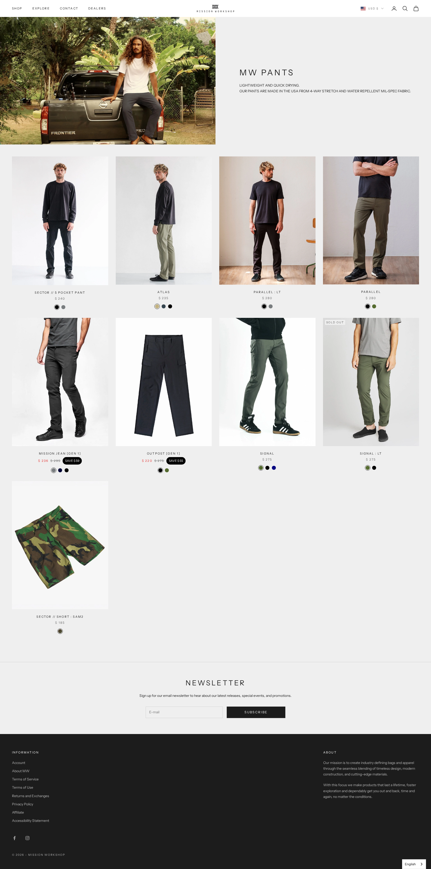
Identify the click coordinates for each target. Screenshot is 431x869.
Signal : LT (371, 453)
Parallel (371, 292)
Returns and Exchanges (30, 796)
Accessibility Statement (30, 820)
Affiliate (18, 812)
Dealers (97, 8)
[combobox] (414, 864)
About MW (20, 771)
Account (18, 762)
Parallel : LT (267, 292)
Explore (41, 8)
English (410, 864)
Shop (17, 8)
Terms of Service (25, 779)
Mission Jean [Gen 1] (60, 453)
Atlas (163, 292)
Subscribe (255, 712)
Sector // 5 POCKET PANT (60, 292)
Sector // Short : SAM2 (60, 617)
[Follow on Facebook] (14, 838)
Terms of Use (22, 787)
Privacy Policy (22, 804)
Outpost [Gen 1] (163, 453)
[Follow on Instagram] (27, 838)
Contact (69, 8)
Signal (267, 453)
